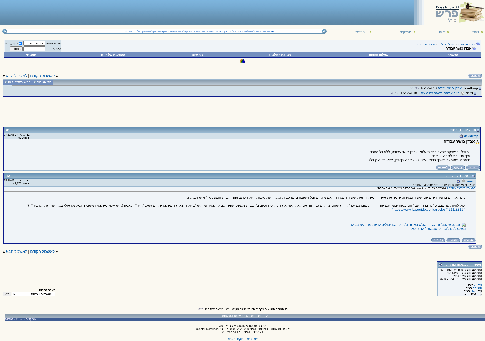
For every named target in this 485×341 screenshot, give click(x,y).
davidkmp (470, 136)
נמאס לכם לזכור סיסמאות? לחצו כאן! (437, 229)
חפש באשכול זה (19, 82)
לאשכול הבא (16, 76)
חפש (33, 55)
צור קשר (361, 32)
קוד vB (478, 285)
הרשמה (453, 55)
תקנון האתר (235, 339)
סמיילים (477, 288)
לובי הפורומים (466, 44)
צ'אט (441, 32)
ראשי (475, 32)
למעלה (9, 319)
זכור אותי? (11, 43)
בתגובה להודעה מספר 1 (461, 188)
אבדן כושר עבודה (450, 88)
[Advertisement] (94, 12)
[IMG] (474, 291)
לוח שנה (197, 55)
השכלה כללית (447, 44)
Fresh (19, 319)
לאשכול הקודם (42, 76)
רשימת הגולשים (279, 55)
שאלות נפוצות (379, 55)
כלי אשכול (44, 82)
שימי (470, 181)
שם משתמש (53, 43)
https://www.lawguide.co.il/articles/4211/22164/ (429, 209)
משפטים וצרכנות (425, 44)
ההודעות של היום (113, 55)
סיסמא (57, 48)
